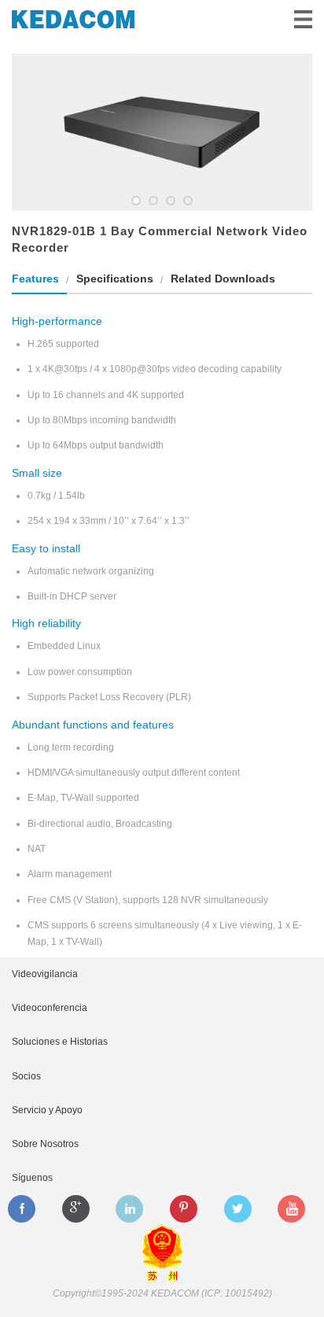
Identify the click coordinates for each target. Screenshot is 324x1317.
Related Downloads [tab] (223, 278)
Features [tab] (35, 278)
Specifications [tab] (114, 278)
